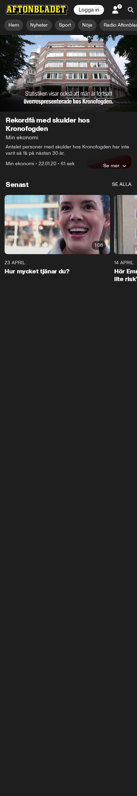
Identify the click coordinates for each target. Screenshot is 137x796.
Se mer (111, 165)
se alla (121, 184)
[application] (68, 73)
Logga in (89, 10)
